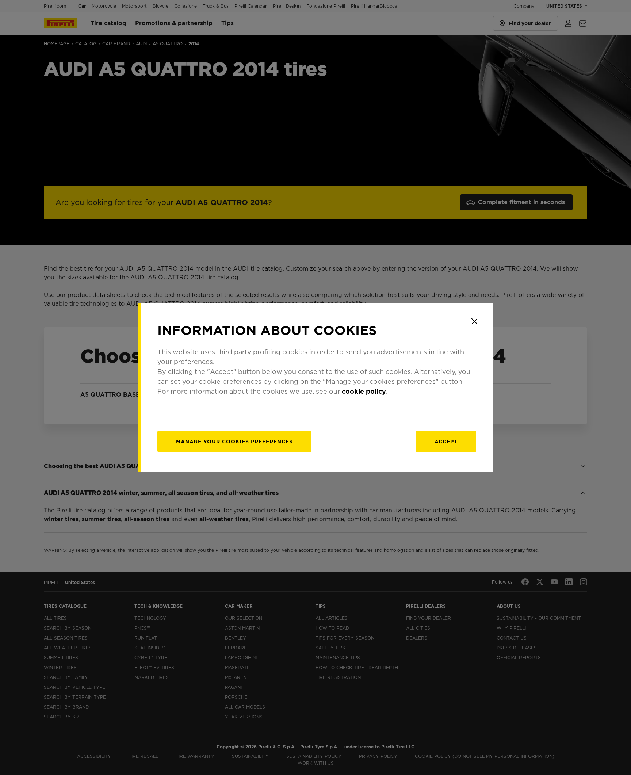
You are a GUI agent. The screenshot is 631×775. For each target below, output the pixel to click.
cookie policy (364, 391)
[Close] (474, 321)
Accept (446, 441)
